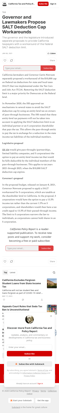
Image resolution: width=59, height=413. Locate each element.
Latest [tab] (12, 272)
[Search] (54, 272)
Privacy (35, 391)
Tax (4, 12)
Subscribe (43, 4)
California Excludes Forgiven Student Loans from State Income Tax (21, 283)
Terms (43, 391)
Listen (53, 53)
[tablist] (9, 272)
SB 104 (5, 150)
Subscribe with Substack (31, 364)
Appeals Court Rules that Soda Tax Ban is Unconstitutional (22, 308)
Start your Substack (22, 400)
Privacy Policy (29, 375)
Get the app (43, 400)
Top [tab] (5, 272)
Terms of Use (42, 370)
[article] (29, 289)
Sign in (53, 4)
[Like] (5, 60)
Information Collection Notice (35, 373)
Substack (16, 407)
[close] (51, 316)
